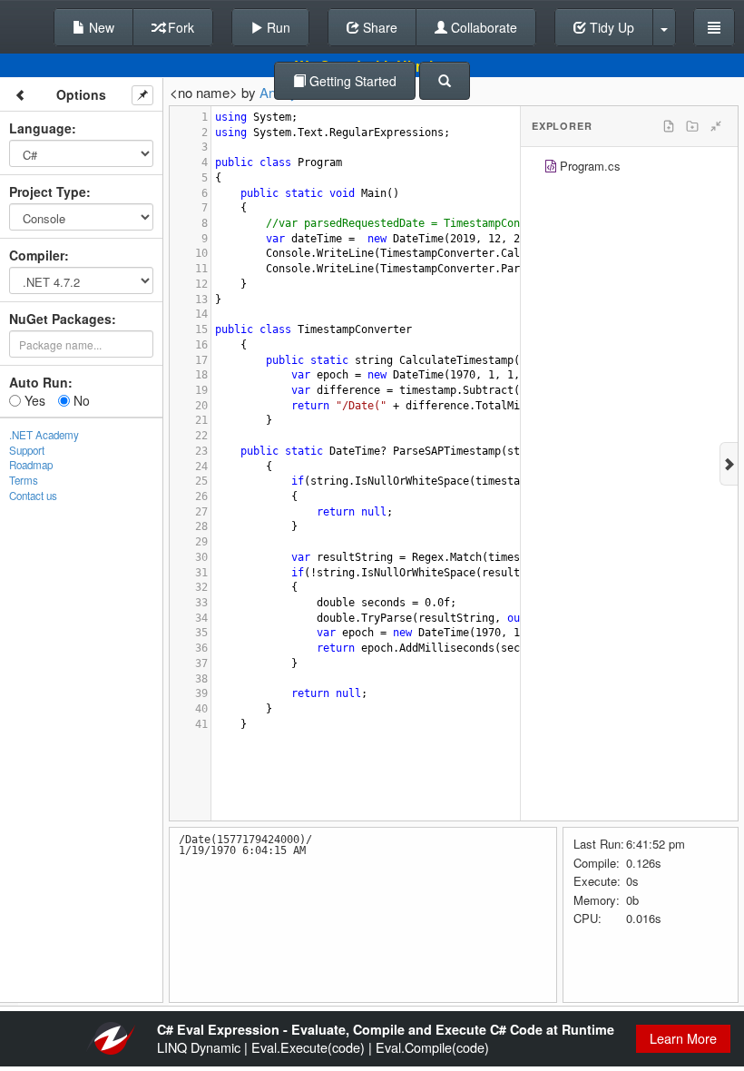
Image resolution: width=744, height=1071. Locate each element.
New (99, 27)
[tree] (629, 168)
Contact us (33, 495)
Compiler (36, 255)
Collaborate (482, 27)
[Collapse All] (716, 126)
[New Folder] (692, 126)
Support (26, 450)
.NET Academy (44, 434)
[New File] (669, 126)
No (80, 400)
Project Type (47, 191)
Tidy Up (610, 27)
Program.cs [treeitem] (590, 165)
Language (40, 128)
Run (276, 27)
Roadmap (31, 464)
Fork (179, 27)
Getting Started (351, 81)
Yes (33, 400)
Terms (23, 480)
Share (378, 27)
